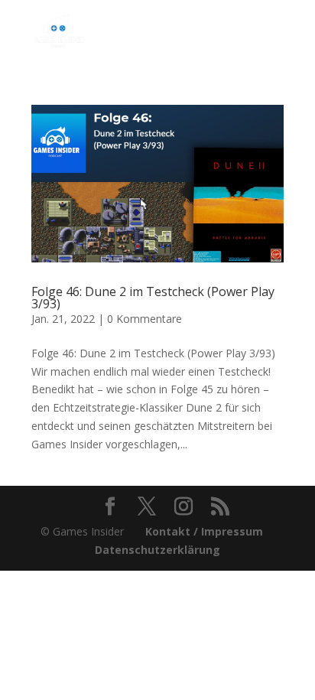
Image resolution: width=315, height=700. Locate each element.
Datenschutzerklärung (157, 549)
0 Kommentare (144, 318)
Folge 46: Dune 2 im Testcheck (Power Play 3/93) (152, 297)
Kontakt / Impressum (204, 531)
